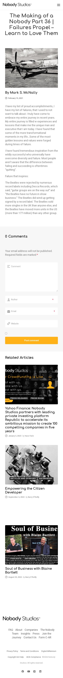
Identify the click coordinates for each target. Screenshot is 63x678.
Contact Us (30, 637)
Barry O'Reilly (33, 497)
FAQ (10, 629)
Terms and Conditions (29, 651)
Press (36, 633)
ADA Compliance (33, 657)
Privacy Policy (12, 651)
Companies (31, 629)
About (18, 629)
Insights (25, 633)
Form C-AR (45, 637)
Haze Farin (29, 436)
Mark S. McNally (23, 92)
